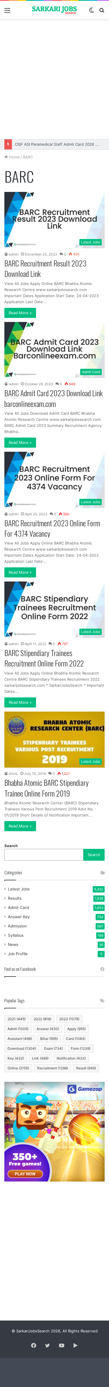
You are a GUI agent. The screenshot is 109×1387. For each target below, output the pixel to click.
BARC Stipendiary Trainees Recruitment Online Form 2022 (44, 658)
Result (86, 1068)
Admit (18, 1029)
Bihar (49, 1038)
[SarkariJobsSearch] (54, 10)
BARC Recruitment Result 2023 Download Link (45, 268)
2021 (17, 1019)
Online (18, 1068)
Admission (17, 926)
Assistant (20, 1038)
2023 (69, 1019)
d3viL (13, 773)
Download (22, 1048)
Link (40, 1058)
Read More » (20, 312)
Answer (48, 1029)
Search (11, 845)
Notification (71, 1058)
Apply (76, 1029)
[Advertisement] (54, 79)
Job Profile (18, 953)
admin (14, 254)
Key (16, 1058)
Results (15, 898)
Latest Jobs (19, 889)
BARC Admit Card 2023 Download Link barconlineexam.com (53, 398)
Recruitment (52, 1068)
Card (75, 1038)
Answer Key (19, 916)
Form (80, 1048)
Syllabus (16, 935)
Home (14, 157)
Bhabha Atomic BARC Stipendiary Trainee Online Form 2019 (46, 788)
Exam (53, 1048)
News (13, 944)
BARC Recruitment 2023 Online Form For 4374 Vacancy (52, 528)
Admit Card (18, 907)
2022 (42, 1019)
